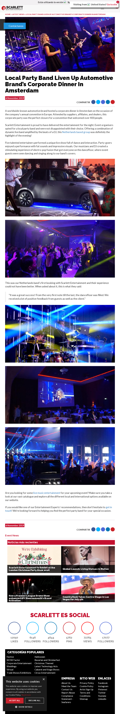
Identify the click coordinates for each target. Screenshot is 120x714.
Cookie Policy (86, 686)
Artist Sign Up (86, 689)
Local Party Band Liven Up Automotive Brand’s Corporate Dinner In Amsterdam (65, 14)
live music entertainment (46, 492)
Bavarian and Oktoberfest (47, 660)
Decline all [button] (34, 700)
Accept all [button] (14, 700)
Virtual (10, 669)
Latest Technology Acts (46, 666)
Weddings (12, 666)
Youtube (102, 696)
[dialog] (25, 693)
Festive (10, 656)
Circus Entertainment (45, 672)
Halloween (40, 656)
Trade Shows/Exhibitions (19, 672)
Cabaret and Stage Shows (47, 669)
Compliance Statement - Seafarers (67, 699)
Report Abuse (68, 692)
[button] (93, 102)
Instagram (103, 686)
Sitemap (84, 699)
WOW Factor (13, 660)
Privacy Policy (87, 683)
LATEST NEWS (18, 14)
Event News (12, 535)
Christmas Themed (44, 663)
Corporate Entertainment (19, 663)
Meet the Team (68, 686)
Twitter (102, 692)
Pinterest (102, 689)
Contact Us (66, 689)
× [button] (43, 679)
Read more (26, 695)
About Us (66, 683)
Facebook (103, 683)
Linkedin (102, 699)
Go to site (112, 4)
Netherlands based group (76, 132)
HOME (8, 14)
